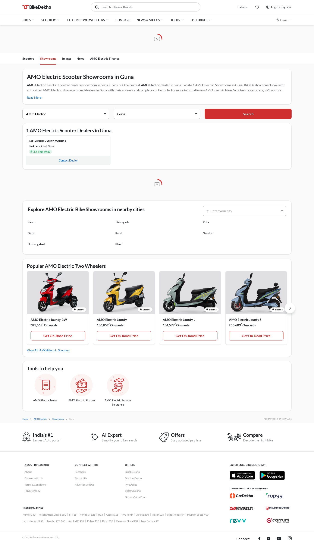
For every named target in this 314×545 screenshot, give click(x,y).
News (80, 58)
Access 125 (112, 514)
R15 (100, 514)
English (241, 7)
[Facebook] (259, 539)
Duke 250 (107, 521)
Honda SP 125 (87, 514)
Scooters (28, 58)
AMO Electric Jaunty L (179, 320)
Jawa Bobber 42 (150, 521)
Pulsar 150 (93, 521)
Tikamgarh (122, 222)
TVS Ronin (127, 514)
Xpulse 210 (142, 514)
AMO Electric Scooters (54, 350)
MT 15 (72, 514)
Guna (283, 20)
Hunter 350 (28, 514)
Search (248, 114)
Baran (31, 222)
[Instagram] (290, 539)
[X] (268, 539)
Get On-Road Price (57, 336)
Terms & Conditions (35, 484)
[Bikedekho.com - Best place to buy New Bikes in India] (36, 7)
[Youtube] (279, 539)
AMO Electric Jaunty (112, 320)
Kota (206, 222)
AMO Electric (36, 85)
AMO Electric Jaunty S (245, 320)
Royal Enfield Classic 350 (52, 514)
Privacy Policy (32, 490)
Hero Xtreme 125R (33, 521)
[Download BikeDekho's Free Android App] (272, 475)
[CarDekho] (241, 495)
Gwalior (208, 233)
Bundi (118, 233)
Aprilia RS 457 (76, 521)
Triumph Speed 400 (197, 514)
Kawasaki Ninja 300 (127, 521)
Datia (31, 233)
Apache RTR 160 (56, 521)
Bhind (118, 244)
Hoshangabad (36, 244)
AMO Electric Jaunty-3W (49, 320)
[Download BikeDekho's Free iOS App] (242, 475)
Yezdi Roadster (175, 514)
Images (66, 58)
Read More (34, 97)
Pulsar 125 (158, 514)
